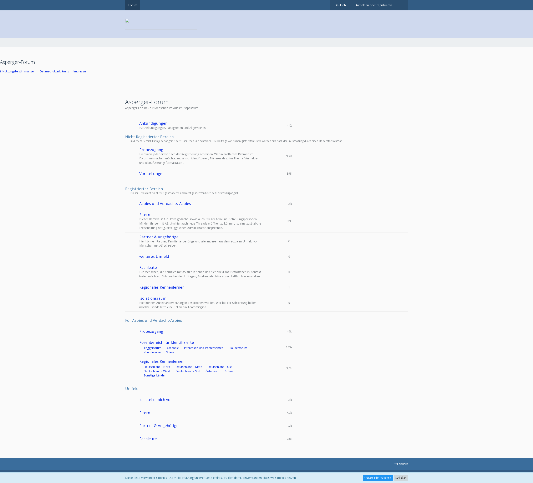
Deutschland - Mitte (189, 367)
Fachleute (148, 267)
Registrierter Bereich (144, 188)
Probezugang (151, 149)
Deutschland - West (157, 371)
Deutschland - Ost (220, 367)
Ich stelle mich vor (155, 399)
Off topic (173, 348)
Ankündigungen (153, 123)
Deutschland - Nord (157, 367)
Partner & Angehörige (158, 236)
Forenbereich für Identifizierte (166, 342)
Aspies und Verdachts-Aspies (165, 203)
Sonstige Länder (155, 375)
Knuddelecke (152, 352)
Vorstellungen (151, 173)
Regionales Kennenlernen (161, 287)
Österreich (212, 371)
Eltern (144, 214)
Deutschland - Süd (188, 371)
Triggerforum (153, 348)
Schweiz (230, 371)
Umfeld (131, 388)
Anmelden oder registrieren (373, 5)
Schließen (400, 477)
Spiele (170, 352)
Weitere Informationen (377, 477)
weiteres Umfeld (154, 256)
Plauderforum (238, 348)
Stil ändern (401, 464)
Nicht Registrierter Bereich (149, 136)
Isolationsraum (152, 298)
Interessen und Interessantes (203, 348)
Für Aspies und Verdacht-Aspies (153, 320)
